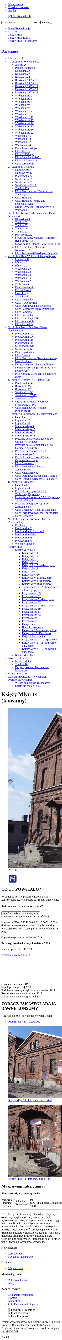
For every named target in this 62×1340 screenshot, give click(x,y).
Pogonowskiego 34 (25, 67)
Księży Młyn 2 (30, 556)
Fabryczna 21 (29, 624)
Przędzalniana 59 (31, 608)
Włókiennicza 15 (24, 126)
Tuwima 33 (21, 222)
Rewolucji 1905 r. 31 (26, 92)
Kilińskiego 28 (23, 73)
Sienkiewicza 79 (24, 398)
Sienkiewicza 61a (24, 345)
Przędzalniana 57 (31, 602)
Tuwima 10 (21, 664)
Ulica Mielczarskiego (26, 472)
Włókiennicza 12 (24, 120)
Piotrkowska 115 (24, 339)
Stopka (12, 10)
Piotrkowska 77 (23, 175)
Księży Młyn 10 (31, 574)
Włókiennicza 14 (24, 123)
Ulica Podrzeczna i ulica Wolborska (34, 308)
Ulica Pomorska (24, 311)
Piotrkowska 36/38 (25, 534)
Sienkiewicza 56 (24, 392)
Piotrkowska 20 (23, 528)
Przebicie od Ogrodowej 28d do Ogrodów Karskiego (32, 459)
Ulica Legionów (24, 299)
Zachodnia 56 (22, 284)
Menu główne (15, 4)
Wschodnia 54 (23, 145)
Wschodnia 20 (23, 268)
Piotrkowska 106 (24, 336)
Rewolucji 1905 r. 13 (26, 80)
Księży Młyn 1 (30, 553)
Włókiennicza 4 (23, 101)
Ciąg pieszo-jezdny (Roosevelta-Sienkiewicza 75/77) (32, 403)
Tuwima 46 (21, 228)
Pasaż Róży (21, 293)
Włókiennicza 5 (23, 104)
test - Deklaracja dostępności (23, 1304)
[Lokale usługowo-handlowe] (12, 882)
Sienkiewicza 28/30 (26, 185)
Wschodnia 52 (23, 141)
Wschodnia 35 (23, 277)
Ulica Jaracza (22, 151)
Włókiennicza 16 (24, 129)
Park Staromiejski (24, 287)
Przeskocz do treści (18, 7)
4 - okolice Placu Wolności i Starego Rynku (32, 256)
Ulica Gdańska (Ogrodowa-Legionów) (36, 478)
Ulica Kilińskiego (24, 154)
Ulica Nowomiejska (26, 302)
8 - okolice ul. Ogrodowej (22, 481)
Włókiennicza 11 (24, 117)
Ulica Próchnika (24, 315)
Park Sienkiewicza (25, 352)
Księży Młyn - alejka (33, 636)
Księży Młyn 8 (30, 568)
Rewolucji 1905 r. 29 (26, 89)
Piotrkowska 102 (24, 333)
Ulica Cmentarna (24, 463)
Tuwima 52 (21, 231)
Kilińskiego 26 (23, 70)
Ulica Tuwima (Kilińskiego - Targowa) (36, 253)
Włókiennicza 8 (23, 114)
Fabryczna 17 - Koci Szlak (36, 633)
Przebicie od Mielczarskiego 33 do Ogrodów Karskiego (34, 440)
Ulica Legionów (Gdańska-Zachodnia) (36, 509)
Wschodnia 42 (23, 281)
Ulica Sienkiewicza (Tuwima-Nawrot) (36, 358)
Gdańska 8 (21, 485)
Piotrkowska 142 (24, 383)
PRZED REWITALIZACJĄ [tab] (24, 1021)
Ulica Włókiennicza (26, 160)
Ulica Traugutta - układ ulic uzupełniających (30, 202)
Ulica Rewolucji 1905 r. (28, 157)
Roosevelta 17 (23, 389)
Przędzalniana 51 (31, 596)
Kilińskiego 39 (23, 219)
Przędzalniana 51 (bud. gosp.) (38, 599)
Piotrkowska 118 (24, 342)
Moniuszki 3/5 (23, 661)
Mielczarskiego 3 (24, 426)
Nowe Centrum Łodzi (20, 658)
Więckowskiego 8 (25, 543)
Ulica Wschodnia (24, 163)
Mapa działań (15, 58)
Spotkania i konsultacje (20, 1256)
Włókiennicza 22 (24, 132)
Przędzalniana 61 (31, 611)
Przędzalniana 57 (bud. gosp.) (38, 605)
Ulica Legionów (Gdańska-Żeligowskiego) (30, 468)
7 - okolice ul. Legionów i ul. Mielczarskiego (32, 413)
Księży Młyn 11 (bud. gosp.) (37, 577)
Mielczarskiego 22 (25, 432)
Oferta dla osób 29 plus (27, 685)
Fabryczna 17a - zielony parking (39, 630)
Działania (13, 31)
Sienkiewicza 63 (24, 349)
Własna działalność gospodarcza (32, 682)
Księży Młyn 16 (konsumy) (37, 583)
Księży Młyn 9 (30, 571)
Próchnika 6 (21, 525)
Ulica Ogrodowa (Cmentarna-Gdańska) (36, 475)
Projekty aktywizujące (20, 679)
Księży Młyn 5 (30, 562)
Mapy (11, 1283)
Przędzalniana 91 (31, 621)
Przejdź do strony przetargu (16, 954)
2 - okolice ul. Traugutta (21, 166)
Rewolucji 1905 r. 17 (26, 86)
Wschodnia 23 (23, 271)
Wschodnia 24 (23, 274)
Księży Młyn (15, 34)
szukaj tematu (41, 22)
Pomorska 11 (22, 259)
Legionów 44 (22, 423)
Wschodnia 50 (23, 138)
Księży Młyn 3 (30, 559)
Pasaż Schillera (23, 361)
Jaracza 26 (21, 64)
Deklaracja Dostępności (21, 1294)
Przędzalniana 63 (31, 614)
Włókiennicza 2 (23, 95)
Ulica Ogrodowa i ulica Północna (33, 305)
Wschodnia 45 (23, 135)
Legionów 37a (23, 420)
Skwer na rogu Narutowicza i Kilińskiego (37, 243)
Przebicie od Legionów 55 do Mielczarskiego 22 (31, 453)
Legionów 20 (22, 488)
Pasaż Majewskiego (26, 148)
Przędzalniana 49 (31, 593)
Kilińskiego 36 (23, 77)
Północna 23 (22, 265)
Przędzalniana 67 (31, 617)
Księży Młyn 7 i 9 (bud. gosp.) (38, 565)
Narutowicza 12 (24, 172)
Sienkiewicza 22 (24, 179)
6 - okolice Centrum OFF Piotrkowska (29, 379)
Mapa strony (15, 1300)
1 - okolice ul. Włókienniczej (24, 61)
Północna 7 (21, 262)
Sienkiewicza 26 (24, 182)
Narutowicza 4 (23, 169)
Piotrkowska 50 (23, 540)
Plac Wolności (23, 290)
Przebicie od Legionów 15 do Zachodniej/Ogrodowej (31, 493)
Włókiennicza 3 (23, 98)
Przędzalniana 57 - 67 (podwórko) (40, 639)
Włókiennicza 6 (23, 107)
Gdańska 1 (21, 417)
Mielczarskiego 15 (25, 429)
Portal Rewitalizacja (19, 28)
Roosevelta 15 (23, 386)
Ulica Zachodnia (24, 324)
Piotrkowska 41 (23, 537)
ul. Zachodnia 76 (17, 673)
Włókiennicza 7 (23, 111)
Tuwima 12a (22, 188)
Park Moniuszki (23, 234)
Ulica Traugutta (23, 197)
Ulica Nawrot (22, 355)
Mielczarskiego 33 (25, 435)
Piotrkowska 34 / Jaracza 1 (29, 531)
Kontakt (12, 1297)
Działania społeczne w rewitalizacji (27, 676)
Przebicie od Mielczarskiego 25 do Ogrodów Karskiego (34, 446)
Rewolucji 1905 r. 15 (26, 83)
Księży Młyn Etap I (19, 37)
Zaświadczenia (16, 1253)
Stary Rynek (22, 296)
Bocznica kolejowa (32, 627)
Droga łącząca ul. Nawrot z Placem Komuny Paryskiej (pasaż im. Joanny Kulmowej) (35, 367)
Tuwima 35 (21, 225)
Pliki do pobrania (17, 1280)
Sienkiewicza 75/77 (26, 395)
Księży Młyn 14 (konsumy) (23, 40)
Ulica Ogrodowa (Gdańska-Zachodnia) (36, 512)
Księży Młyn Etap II (26, 655)
